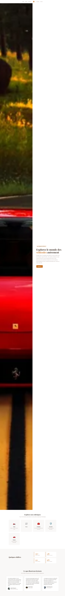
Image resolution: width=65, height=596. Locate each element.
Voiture (41, 1)
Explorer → (39, 266)
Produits (29, 1)
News (26, 1)
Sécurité (37, 1)
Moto (23, 1)
